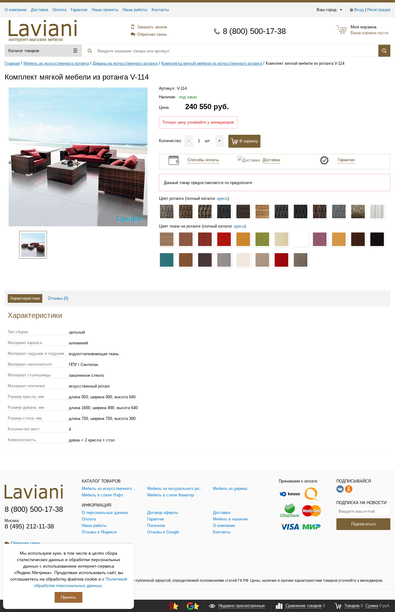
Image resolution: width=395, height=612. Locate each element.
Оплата (59, 9)
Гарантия (346, 160)
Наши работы (135, 9)
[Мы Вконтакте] (340, 489)
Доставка (39, 9)
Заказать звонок (152, 27)
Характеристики (25, 298)
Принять (68, 597)
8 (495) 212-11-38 (29, 526)
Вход (359, 9)
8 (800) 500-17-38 (254, 31)
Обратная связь (152, 34)
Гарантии (79, 9)
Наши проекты (105, 9)
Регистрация (378, 9)
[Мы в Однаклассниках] (348, 489)
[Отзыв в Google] (192, 606)
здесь (222, 198)
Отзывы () (58, 298)
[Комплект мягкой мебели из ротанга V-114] (78, 156)
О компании (16, 9)
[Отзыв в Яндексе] (171, 606)
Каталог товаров (23, 50)
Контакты (160, 9)
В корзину (248, 141)
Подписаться (363, 524)
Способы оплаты (203, 160)
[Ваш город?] (340, 9)
